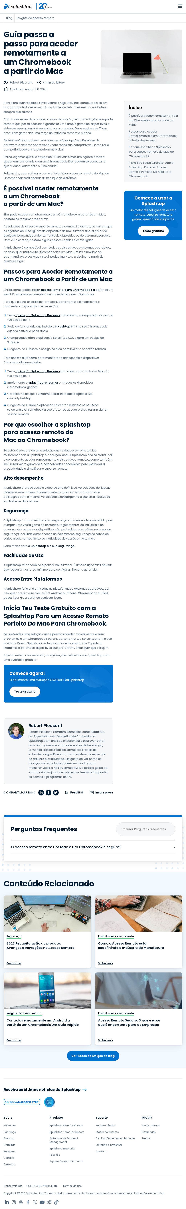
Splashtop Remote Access (66, 1125)
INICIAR (147, 1118)
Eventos (9, 1138)
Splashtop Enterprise (63, 1148)
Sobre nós (10, 1125)
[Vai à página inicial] (18, 6)
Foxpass (55, 1155)
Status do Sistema (107, 1132)
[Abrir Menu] (180, 6)
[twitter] (56, 792)
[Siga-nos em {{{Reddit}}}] (49, 1202)
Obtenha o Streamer (109, 1145)
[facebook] (48, 792)
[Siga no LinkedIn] (7, 1202)
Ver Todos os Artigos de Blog (93, 1056)
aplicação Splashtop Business (37, 315)
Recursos (9, 1151)
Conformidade (13, 1186)
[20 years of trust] (42, 6)
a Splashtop (36, 546)
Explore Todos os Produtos (66, 1161)
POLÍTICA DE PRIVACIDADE (42, 1186)
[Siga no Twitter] (35, 1202)
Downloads (149, 1132)
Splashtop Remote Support (67, 1132)
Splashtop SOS (66, 326)
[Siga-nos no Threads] (21, 1202)
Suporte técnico (106, 1125)
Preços (146, 1138)
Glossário (9, 1164)
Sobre (8, 1118)
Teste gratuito (153, 231)
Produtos (57, 1118)
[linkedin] (41, 792)
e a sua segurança (60, 546)
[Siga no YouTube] (42, 1202)
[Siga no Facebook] (28, 1202)
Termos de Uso (72, 1186)
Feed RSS (77, 792)
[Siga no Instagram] (14, 1202)
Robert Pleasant (21, 82)
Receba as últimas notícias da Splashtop (42, 1089)
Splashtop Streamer (43, 382)
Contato (9, 1158)
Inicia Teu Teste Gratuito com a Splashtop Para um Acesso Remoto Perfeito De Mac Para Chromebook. (151, 169)
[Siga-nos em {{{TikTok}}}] (56, 1202)
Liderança (10, 1132)
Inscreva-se (104, 792)
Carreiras (9, 1145)
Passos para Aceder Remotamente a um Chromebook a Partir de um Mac (153, 136)
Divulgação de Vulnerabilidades (115, 1138)
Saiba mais (14, 963)
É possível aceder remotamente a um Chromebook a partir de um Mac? (153, 120)
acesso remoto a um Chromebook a (68, 290)
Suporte (102, 1118)
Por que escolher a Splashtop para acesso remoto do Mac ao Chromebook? (151, 151)
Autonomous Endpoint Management (64, 1140)
